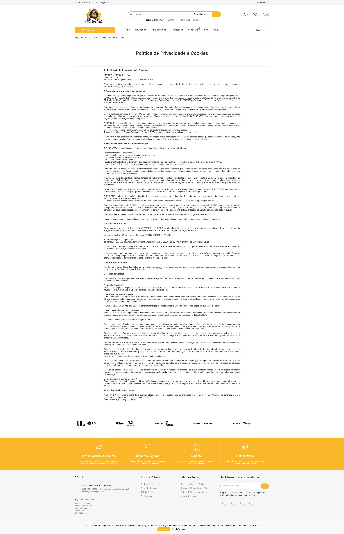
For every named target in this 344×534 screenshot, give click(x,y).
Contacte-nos (147, 496)
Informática (185, 20)
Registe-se (105, 2)
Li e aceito (164, 529)
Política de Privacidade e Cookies (195, 492)
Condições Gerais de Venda (192, 484)
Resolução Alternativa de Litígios (195, 488)
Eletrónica (172, 20)
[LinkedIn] (242, 503)
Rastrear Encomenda (150, 484)
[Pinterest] (251, 503)
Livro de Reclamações (190, 496)
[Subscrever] (265, 486)
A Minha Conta (147, 492)
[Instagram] (233, 503)
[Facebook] (224, 503)
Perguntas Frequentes (150, 488)
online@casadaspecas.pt (93, 492)
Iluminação (198, 20)
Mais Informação (179, 529)
